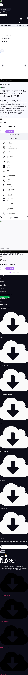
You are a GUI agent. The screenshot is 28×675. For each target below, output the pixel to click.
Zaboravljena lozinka (5, 284)
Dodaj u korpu (9, 131)
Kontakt (2, 281)
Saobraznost (3, 291)
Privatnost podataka (5, 307)
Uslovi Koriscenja (4, 288)
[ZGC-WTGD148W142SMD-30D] (14, 65)
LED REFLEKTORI (5, 38)
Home (3, 28)
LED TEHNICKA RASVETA (7, 35)
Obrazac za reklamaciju (6, 294)
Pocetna (2, 278)
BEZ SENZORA (5, 41)
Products (3, 32)
